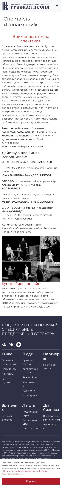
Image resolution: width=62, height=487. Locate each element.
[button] (21, 249)
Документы (9, 368)
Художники (29, 390)
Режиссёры (29, 377)
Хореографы (30, 395)
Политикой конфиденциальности (19, 471)
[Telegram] (4, 344)
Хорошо (31, 481)
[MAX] (18, 344)
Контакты (8, 373)
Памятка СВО (30, 428)
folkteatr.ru (55, 442)
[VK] (11, 344)
